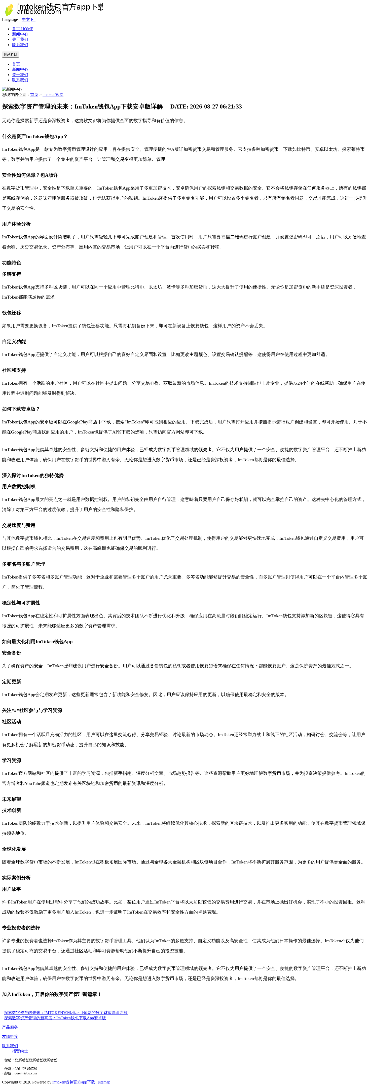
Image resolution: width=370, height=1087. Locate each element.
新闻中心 (20, 34)
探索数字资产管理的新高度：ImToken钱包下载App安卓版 (55, 1018)
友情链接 (10, 1036)
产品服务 (10, 1027)
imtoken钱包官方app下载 (73, 1082)
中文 (26, 19)
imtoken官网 (53, 94)
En (33, 19)
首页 (22, 29)
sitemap (104, 1082)
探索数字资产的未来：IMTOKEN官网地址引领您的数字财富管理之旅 (66, 1012)
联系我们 (20, 45)
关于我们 (20, 39)
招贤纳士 (20, 1051)
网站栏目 (10, 54)
